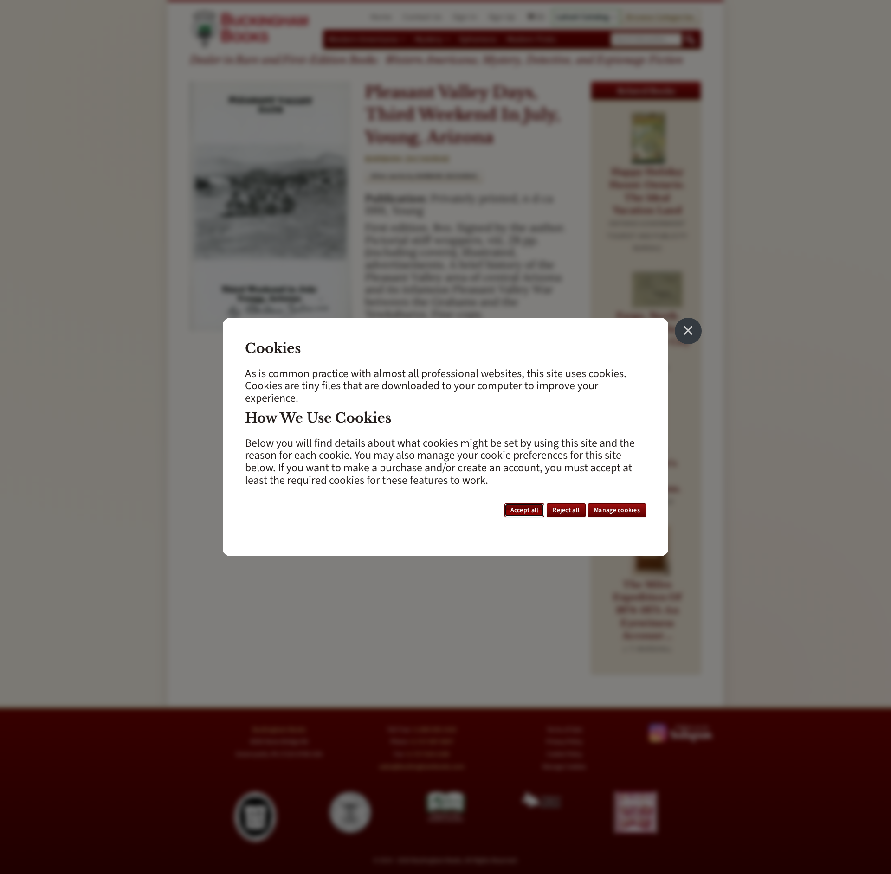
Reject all (566, 510)
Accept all (524, 510)
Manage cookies (617, 510)
